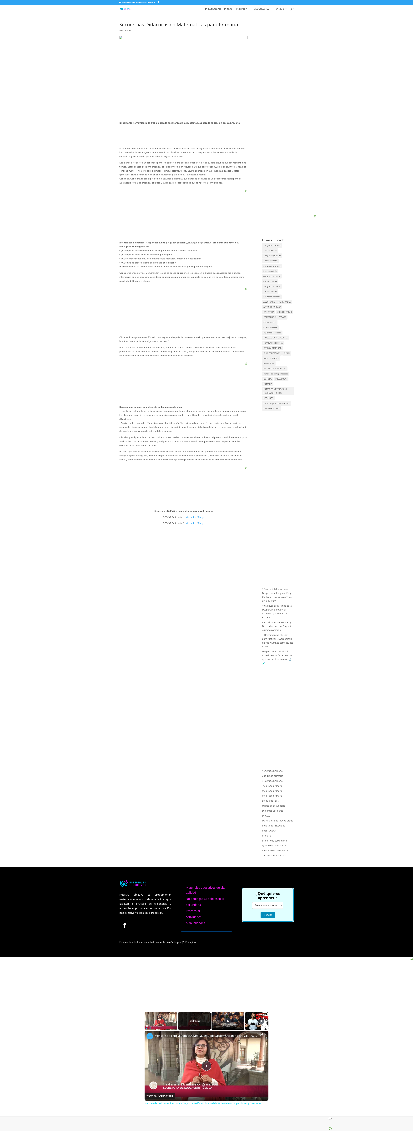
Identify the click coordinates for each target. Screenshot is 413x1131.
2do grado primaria (272, 255)
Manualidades (195, 838)
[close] (330, 1118)
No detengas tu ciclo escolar (205, 814)
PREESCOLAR (213, 9)
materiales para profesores (275, 373)
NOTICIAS (267, 379)
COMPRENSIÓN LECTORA (274, 317)
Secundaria (193, 820)
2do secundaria (270, 260)
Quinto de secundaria (274, 761)
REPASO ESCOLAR (271, 408)
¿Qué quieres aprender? (267, 811)
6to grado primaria (271, 296)
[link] (149, 952)
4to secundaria (270, 281)
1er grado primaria (272, 245)
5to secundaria (270, 291)
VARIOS (280, 9)
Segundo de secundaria (275, 766)
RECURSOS (125, 30)
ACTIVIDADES (285, 301)
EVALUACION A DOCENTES (275, 337)
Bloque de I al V (270, 716)
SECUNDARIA (261, 9)
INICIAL (228, 9)
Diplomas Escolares (272, 332)
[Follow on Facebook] (124, 841)
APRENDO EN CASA (272, 307)
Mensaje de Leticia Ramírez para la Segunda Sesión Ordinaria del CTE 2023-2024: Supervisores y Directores (206, 951)
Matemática (268, 363)
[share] (262, 950)
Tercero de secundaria (274, 771)
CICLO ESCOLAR (284, 312)
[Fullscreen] (175, 944)
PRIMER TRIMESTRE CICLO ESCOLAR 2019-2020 (275, 391)
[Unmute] (150, 944)
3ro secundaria (270, 271)
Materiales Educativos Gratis (277, 736)
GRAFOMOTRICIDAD (272, 348)
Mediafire (191, 517)
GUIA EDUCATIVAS (271, 353)
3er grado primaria (272, 265)
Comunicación (269, 322)
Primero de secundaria (274, 756)
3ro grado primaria (272, 696)
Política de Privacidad (273, 741)
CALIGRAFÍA (268, 312)
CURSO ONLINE (270, 327)
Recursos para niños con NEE (276, 403)
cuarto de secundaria (273, 721)
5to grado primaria (271, 286)
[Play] (146, 944)
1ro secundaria (270, 250)
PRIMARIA (241, 9)
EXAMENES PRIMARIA (273, 343)
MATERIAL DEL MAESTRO (274, 368)
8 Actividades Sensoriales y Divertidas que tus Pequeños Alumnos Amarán (277, 626)
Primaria (266, 751)
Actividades (193, 832)
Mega (200, 517)
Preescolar (193, 826)
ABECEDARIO (269, 301)
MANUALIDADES (271, 358)
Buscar (268, 830)
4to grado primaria (271, 276)
